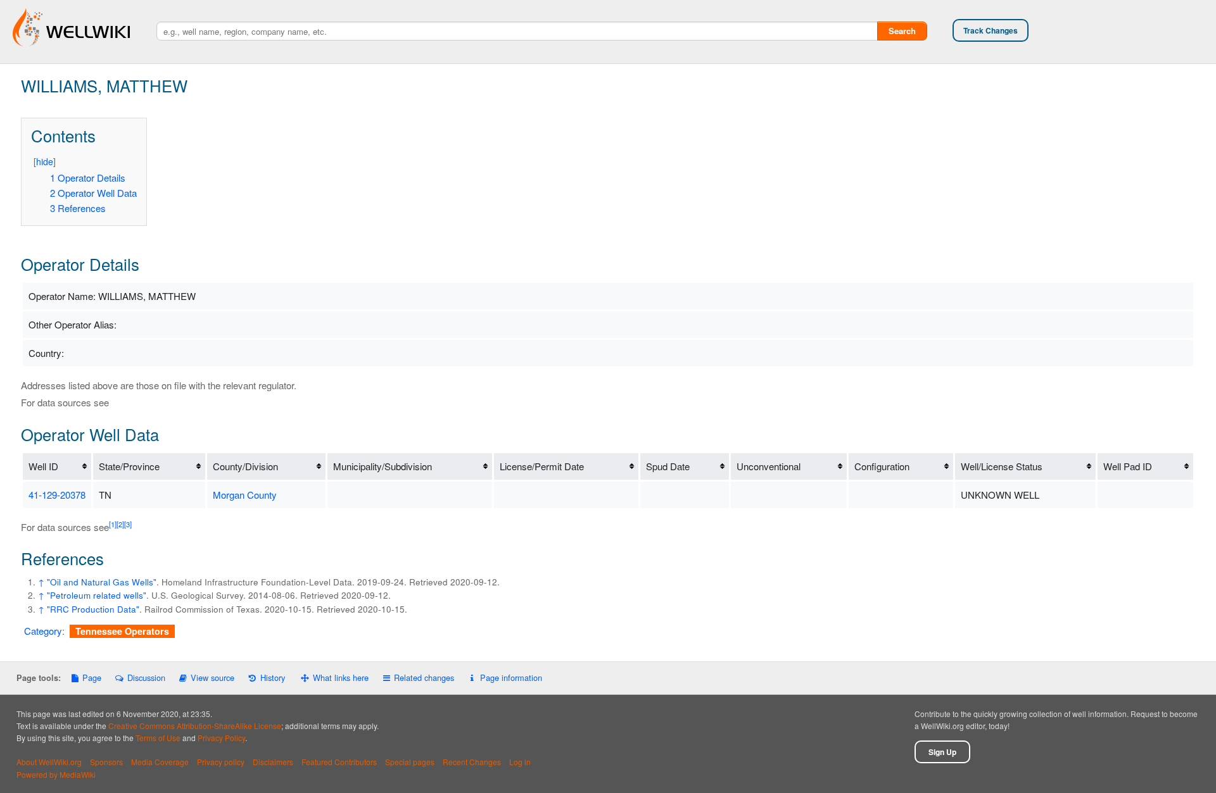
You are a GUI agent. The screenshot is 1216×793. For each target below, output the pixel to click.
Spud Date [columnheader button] (668, 466)
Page (91, 677)
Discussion (146, 677)
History (272, 677)
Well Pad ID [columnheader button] (1127, 466)
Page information (511, 677)
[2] (120, 524)
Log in (520, 761)
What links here (341, 677)
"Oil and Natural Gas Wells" (101, 582)
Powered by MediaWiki (56, 774)
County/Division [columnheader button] (245, 466)
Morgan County (245, 494)
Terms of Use (158, 737)
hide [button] (44, 161)
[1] (113, 524)
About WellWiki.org (49, 761)
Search (902, 31)
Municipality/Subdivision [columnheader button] (382, 466)
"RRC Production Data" (93, 609)
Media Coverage (160, 761)
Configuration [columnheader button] (881, 466)
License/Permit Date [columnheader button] (542, 466)
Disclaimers (273, 761)
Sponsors (106, 761)
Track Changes (990, 30)
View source (212, 677)
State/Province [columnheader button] (129, 466)
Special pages (409, 761)
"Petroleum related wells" (96, 595)
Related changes (424, 677)
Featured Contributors (339, 761)
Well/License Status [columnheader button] (1001, 466)
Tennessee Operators (122, 631)
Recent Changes (472, 761)
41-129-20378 (57, 494)
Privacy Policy (221, 737)
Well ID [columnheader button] (43, 466)
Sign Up (942, 752)
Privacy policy (220, 761)
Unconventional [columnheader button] (769, 466)
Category (43, 630)
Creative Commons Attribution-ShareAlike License (194, 725)
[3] (128, 524)
